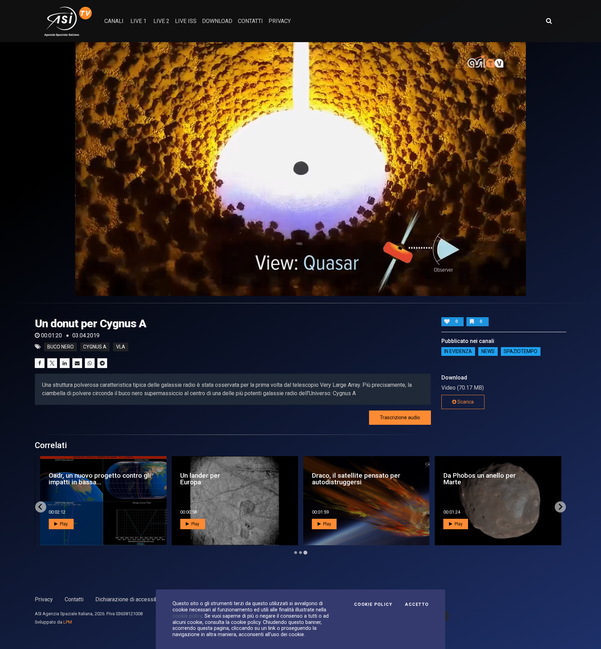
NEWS (488, 351)
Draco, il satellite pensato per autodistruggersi (356, 478)
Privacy (44, 599)
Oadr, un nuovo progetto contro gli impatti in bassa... (100, 478)
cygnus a (94, 347)
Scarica (465, 402)
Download (217, 21)
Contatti (74, 599)
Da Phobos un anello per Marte (479, 478)
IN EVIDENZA (458, 351)
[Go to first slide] (560, 507)
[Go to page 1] (295, 552)
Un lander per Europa (200, 478)
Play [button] (63, 524)
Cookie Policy (373, 604)
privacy (280, 21)
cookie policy (187, 616)
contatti (250, 21)
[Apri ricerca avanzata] (549, 21)
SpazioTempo (520, 351)
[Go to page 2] (300, 552)
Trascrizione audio (400, 417)
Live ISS (186, 21)
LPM (67, 622)
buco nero (60, 347)
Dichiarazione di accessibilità (131, 599)
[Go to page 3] (305, 552)
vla (120, 347)
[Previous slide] (40, 507)
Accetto (416, 604)
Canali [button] (113, 21)
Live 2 (161, 21)
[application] (300, 169)
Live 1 (138, 21)
